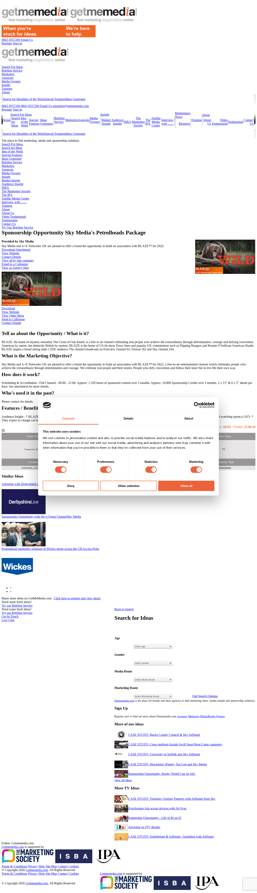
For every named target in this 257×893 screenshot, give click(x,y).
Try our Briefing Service (17, 605)
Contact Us (9, 224)
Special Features (55, 99)
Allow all (186, 486)
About (6, 92)
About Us (8, 213)
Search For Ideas (12, 67)
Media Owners (11, 81)
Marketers (8, 74)
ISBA (127, 122)
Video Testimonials (219, 121)
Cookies (73, 866)
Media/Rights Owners (212, 716)
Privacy (33, 866)
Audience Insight (117, 121)
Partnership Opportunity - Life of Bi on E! (155, 818)
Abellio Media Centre (156, 122)
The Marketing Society (138, 122)
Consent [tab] (68, 418)
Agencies (7, 77)
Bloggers (184, 123)
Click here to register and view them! (77, 598)
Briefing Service (12, 70)
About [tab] (188, 418)
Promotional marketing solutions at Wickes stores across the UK (50, 549)
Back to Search (124, 609)
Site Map (51, 866)
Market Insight (106, 121)
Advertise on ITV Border (144, 827)
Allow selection (128, 486)
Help (42, 866)
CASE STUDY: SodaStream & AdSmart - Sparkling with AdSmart (171, 836)
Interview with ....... (167, 121)
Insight (6, 85)
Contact (63, 866)
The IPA (147, 121)
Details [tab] (129, 418)
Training (7, 88)
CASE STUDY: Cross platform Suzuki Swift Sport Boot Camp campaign (175, 744)
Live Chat (8, 620)
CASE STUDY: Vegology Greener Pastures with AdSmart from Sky (171, 798)
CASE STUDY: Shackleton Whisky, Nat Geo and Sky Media (167, 764)
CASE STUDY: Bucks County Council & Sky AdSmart (164, 734)
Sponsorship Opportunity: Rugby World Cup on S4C (162, 773)
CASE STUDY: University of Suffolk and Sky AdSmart (164, 754)
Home (6, 120)
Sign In (17, 109)
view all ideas (123, 780)
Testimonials (235, 122)
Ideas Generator (75, 99)
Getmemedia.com (124, 700)
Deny (70, 486)
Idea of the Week (34, 99)
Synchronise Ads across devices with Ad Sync (157, 808)
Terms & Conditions (14, 866)
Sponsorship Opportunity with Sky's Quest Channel (41, 516)
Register (7, 109)
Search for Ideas (13, 99)
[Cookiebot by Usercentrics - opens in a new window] (196, 405)
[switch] (106, 469)
